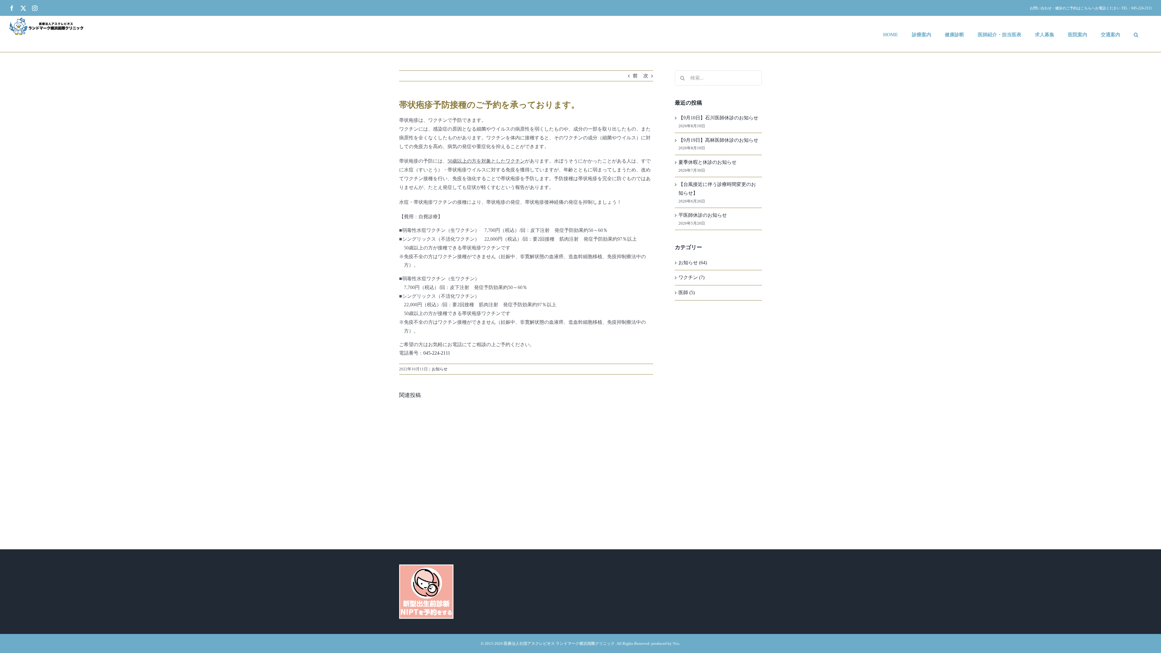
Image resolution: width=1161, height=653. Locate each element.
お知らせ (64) (692, 262)
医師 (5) (686, 292)
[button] (1136, 34)
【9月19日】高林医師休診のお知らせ (718, 140)
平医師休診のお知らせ (702, 215)
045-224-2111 (436, 353)
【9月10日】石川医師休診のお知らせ (718, 117)
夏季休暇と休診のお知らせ (707, 162)
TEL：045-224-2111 (1136, 8)
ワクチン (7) (691, 277)
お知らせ (439, 369)
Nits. (676, 643)
